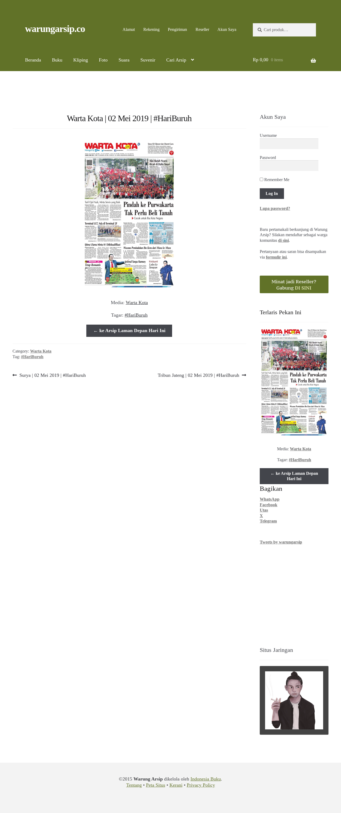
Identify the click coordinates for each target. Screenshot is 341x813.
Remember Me (276, 179)
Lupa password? (275, 208)
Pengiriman (177, 29)
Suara (124, 60)
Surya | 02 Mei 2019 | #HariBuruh (52, 375)
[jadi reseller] (294, 284)
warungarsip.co (55, 28)
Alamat (129, 29)
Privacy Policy (201, 785)
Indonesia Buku (205, 779)
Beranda (33, 60)
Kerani (175, 785)
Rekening (151, 29)
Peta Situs (155, 785)
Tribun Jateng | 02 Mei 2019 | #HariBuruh (198, 375)
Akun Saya (226, 29)
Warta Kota (137, 302)
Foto (103, 60)
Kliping (80, 60)
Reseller (202, 29)
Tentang (134, 785)
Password (268, 157)
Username (268, 135)
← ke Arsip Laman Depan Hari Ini (129, 330)
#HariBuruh (136, 315)
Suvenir (147, 60)
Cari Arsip (176, 60)
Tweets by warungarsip (281, 542)
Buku (57, 60)
